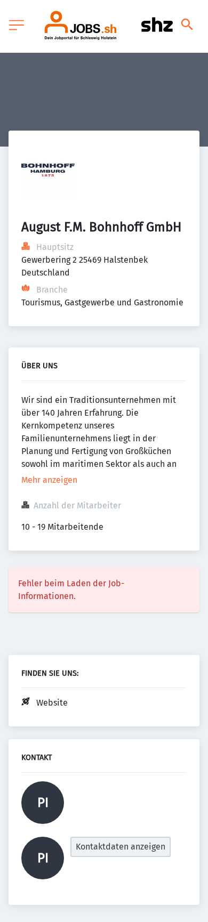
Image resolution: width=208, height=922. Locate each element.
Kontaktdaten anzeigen (120, 847)
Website (52, 703)
